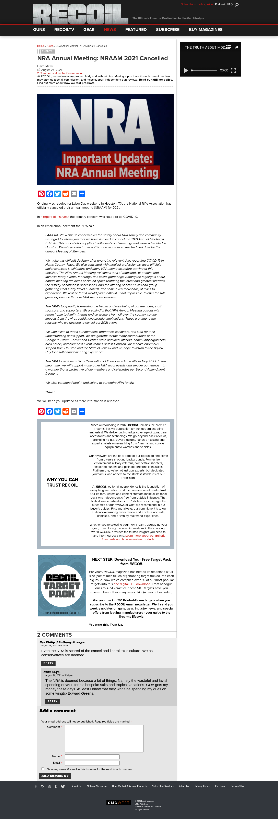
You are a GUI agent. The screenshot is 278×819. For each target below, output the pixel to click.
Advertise (184, 786)
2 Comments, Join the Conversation (60, 73)
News (50, 46)
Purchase (220, 786)
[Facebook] (36, 787)
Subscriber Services (163, 786)
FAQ (230, 4)
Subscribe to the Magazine (197, 4)
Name (57, 756)
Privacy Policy (202, 786)
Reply (48, 663)
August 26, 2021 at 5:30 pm (58, 675)
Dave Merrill (45, 66)
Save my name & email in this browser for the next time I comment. (90, 769)
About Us (76, 786)
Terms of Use (237, 786)
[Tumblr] (56, 787)
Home (40, 46)
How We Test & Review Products (129, 786)
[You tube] (50, 787)
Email (57, 762)
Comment (54, 726)
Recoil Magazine (147, 801)
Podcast (220, 4)
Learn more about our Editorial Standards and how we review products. (134, 537)
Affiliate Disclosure (97, 786)
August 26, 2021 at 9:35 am (54, 645)
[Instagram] (43, 787)
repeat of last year (55, 217)
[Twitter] (63, 787)
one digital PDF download (132, 584)
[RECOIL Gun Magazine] (80, 23)
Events (47, 51)
